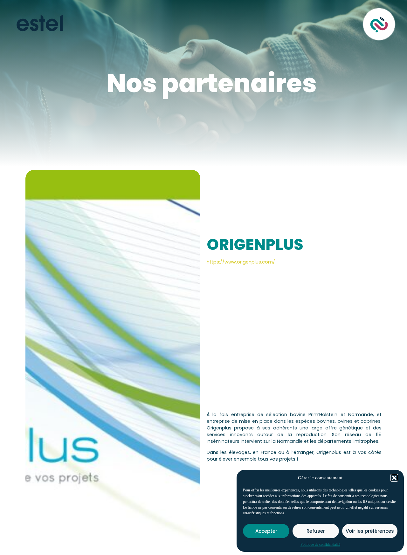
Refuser (316, 531)
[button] (394, 478)
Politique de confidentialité (320, 544)
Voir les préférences (370, 531)
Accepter (266, 531)
